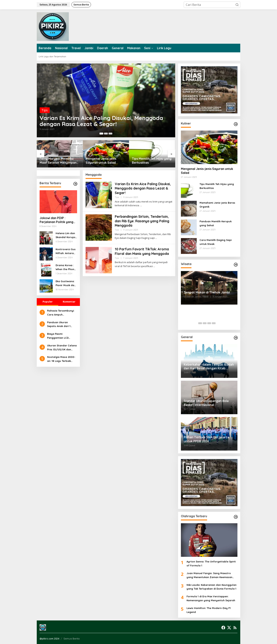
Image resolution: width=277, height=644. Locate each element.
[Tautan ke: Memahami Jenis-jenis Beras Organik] (189, 208)
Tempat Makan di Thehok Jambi (207, 292)
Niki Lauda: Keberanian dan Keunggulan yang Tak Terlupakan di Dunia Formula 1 (211, 586)
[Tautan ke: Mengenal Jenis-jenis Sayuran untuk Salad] (106, 153)
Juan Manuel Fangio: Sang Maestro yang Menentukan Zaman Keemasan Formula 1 (209, 575)
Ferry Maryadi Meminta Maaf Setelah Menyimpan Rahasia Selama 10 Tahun (58, 161)
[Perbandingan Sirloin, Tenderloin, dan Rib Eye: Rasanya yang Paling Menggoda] (156, 238)
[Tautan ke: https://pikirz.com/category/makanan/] (235, 124)
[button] (237, 5)
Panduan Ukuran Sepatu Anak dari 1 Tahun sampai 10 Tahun (61, 324)
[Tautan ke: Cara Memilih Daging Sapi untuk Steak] (189, 246)
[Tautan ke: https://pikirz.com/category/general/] (235, 337)
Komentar (69, 301)
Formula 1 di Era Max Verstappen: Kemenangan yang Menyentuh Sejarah (211, 598)
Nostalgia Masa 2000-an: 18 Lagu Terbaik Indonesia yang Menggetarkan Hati (61, 359)
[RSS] (235, 627)
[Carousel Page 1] (200, 323)
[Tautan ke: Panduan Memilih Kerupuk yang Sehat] (189, 227)
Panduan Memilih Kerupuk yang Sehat (216, 223)
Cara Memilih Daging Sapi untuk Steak (216, 241)
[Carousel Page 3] (110, 133)
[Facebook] (223, 627)
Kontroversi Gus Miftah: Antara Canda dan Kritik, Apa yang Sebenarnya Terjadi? (66, 251)
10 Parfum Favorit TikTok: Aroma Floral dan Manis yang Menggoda (142, 251)
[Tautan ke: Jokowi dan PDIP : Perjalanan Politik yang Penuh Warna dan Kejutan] (58, 201)
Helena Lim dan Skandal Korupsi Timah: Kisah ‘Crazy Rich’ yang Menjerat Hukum (66, 235)
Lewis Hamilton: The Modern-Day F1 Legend (209, 610)
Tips (44, 110)
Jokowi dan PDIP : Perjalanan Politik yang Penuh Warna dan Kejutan (56, 220)
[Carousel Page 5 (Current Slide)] (218, 323)
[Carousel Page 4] (214, 323)
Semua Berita (72, 638)
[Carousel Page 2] (106, 133)
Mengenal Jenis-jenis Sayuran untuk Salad (101, 160)
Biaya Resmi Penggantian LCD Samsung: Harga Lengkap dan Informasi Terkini (61, 336)
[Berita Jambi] (53, 26)
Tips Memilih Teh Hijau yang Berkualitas (151, 160)
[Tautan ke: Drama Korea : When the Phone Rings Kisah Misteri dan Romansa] (46, 269)
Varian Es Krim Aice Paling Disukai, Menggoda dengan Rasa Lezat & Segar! (101, 121)
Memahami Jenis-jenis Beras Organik (217, 204)
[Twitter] (229, 627)
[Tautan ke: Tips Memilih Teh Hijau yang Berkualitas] (152, 153)
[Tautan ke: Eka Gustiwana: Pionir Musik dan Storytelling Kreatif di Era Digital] (46, 285)
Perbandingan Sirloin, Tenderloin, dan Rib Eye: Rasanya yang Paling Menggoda (142, 221)
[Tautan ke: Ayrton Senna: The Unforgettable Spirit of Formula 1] (209, 540)
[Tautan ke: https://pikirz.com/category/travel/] (235, 264)
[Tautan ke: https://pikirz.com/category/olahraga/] (235, 517)
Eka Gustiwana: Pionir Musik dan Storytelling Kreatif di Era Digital (66, 283)
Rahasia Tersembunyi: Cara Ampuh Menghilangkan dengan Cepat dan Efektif (62, 313)
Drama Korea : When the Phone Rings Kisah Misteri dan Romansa (66, 267)
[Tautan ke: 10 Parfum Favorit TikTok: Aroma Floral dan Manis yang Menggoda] (99, 260)
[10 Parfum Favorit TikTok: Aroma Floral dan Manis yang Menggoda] (154, 266)
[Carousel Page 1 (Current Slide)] (101, 133)
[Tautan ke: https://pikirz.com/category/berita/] (75, 184)
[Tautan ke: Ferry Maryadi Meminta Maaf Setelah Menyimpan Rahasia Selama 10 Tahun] (60, 153)
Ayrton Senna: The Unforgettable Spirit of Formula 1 (211, 563)
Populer (48, 301)
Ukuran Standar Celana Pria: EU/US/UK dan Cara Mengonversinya (62, 347)
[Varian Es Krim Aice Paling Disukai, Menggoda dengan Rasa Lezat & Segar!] (141, 205)
